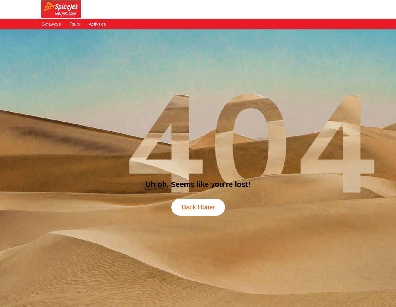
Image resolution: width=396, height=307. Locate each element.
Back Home (198, 207)
